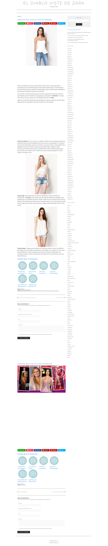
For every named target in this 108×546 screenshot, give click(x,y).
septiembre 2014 (70, 163)
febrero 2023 (70, 60)
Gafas (68, 259)
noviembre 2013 (70, 182)
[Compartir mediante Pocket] (29, 23)
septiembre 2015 (70, 140)
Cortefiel (69, 244)
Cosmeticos (69, 246)
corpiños (49, 290)
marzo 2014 (69, 174)
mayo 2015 (69, 148)
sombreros (69, 327)
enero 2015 (69, 155)
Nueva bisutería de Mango (58, 491)
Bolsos (68, 227)
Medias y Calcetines (71, 278)
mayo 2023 (69, 54)
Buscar (79, 24)
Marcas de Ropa (26, 289)
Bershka (23, 289)
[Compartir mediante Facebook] (37, 23)
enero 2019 (69, 65)
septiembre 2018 (70, 73)
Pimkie (68, 302)
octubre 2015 (70, 138)
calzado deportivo (71, 229)
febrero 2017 (70, 108)
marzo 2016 (69, 129)
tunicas (69, 344)
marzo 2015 (69, 152)
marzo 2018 (69, 84)
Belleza (68, 210)
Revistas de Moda (70, 316)
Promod (69, 308)
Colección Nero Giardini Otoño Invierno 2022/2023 (77, 42)
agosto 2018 (69, 75)
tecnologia (69, 334)
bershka (22, 290)
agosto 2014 (69, 165)
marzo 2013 (69, 197)
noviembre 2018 (70, 69)
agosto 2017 (69, 97)
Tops (30, 289)
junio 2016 (69, 123)
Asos (68, 207)
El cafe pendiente (23, 491)
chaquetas (69, 239)
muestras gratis (70, 286)
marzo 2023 (69, 58)
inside (68, 265)
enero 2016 (69, 133)
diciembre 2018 (70, 67)
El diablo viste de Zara (54, 3)
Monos (68, 284)
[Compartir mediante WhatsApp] (21, 23)
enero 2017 (69, 110)
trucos (68, 342)
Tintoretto (69, 338)
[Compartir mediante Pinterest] (53, 23)
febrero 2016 (70, 131)
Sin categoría (70, 325)
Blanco (68, 218)
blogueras (69, 222)
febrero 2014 (70, 176)
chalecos (69, 237)
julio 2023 (69, 50)
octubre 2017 (70, 93)
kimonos (69, 269)
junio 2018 (69, 78)
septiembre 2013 (70, 185)
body (68, 225)
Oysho (68, 287)
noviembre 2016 (70, 114)
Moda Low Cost (70, 282)
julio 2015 (69, 144)
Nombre (20, 309)
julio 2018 (69, 76)
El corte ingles (70, 254)
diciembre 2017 (70, 90)
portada (51, 290)
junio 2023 (69, 52)
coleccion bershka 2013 (44, 290)
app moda (69, 205)
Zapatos (69, 355)
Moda (68, 280)
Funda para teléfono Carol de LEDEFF (74, 37)
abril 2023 (69, 56)
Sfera (68, 321)
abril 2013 (69, 195)
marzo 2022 (69, 63)
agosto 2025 (69, 48)
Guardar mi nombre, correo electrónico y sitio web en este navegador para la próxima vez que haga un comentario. (36, 334)
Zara (68, 357)
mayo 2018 (69, 80)
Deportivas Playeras (71, 250)
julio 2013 (69, 189)
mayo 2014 (69, 170)
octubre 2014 (70, 161)
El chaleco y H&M (60, 297)
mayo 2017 (69, 103)
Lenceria (69, 272)
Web (19, 319)
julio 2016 (69, 122)
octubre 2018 (70, 71)
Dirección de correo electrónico (25, 314)
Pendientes (69, 297)
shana (68, 323)
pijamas (68, 301)
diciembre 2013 (70, 180)
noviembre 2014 (70, 159)
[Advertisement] (41, 75)
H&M (68, 263)
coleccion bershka (37, 290)
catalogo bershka (25, 290)
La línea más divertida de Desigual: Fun (28, 297)
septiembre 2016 (70, 118)
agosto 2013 (69, 187)
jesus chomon (22, 288)
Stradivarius (69, 331)
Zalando (69, 351)
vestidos (69, 349)
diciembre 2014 (70, 157)
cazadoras (69, 235)
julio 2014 (69, 167)
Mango (68, 274)
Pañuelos (69, 293)
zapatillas (69, 353)
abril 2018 (69, 82)
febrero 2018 (70, 86)
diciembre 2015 (70, 135)
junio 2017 (69, 101)
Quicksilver (69, 312)
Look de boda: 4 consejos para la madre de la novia (77, 35)
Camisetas (69, 233)
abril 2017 (69, 105)
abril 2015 (69, 150)
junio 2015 (69, 146)
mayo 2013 (69, 193)
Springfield (69, 329)
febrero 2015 (70, 153)
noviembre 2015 (70, 137)
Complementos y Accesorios (73, 242)
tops (53, 290)
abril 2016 (69, 127)
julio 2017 (69, 99)
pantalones (69, 291)
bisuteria (69, 216)
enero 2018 (69, 88)
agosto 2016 (69, 120)
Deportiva (69, 248)
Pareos (68, 295)
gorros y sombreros (71, 261)
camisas (69, 231)
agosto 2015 (69, 142)
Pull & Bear (69, 310)
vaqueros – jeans (70, 346)
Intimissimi (69, 267)
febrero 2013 (70, 199)
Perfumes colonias (71, 299)
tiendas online (70, 336)
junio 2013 (69, 191)
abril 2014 (69, 172)
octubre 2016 (70, 116)
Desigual (69, 252)
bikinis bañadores (70, 214)
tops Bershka (56, 290)
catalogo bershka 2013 (32, 290)
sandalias (69, 319)
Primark (69, 306)
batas (68, 209)
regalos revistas (70, 314)
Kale (57, 540)
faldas (68, 257)
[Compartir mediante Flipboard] (45, 23)
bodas (68, 224)
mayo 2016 (69, 125)
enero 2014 (69, 178)
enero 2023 (69, 61)
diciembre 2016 (70, 112)
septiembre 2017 (70, 95)
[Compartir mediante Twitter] (62, 23)
